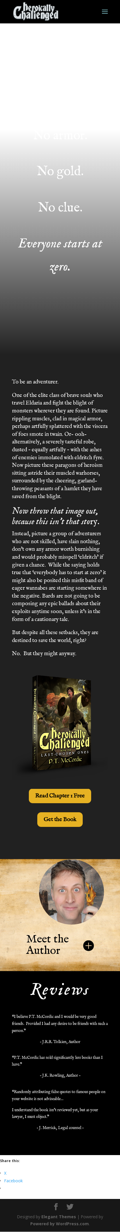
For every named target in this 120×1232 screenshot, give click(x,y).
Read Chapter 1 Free (60, 795)
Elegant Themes (58, 1216)
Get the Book (60, 819)
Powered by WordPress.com (59, 1223)
